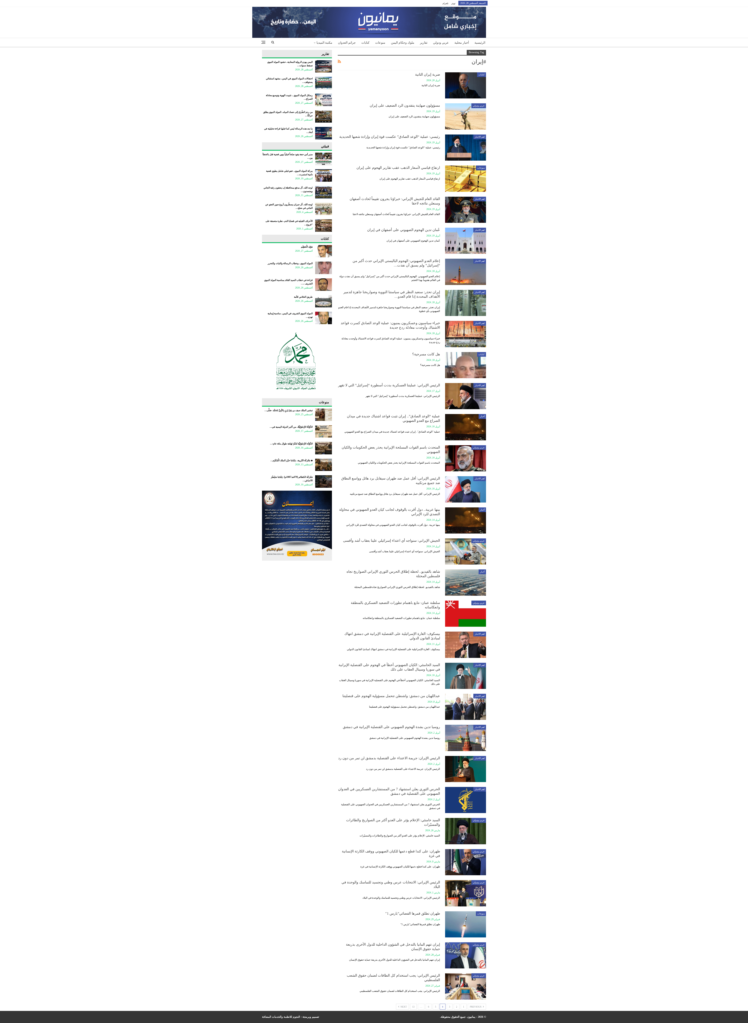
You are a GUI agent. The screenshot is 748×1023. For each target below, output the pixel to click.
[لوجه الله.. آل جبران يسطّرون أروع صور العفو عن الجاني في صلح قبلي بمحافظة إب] (323, 209)
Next (403, 1006)
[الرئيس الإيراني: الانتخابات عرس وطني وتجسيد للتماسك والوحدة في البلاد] (465, 893)
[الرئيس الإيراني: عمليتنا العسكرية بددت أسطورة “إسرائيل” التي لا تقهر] (465, 396)
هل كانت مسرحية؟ (426, 354)
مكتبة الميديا (324, 42)
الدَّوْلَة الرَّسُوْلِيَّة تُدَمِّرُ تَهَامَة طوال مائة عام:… (291, 443)
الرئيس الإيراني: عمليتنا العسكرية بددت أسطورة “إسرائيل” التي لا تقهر (389, 385)
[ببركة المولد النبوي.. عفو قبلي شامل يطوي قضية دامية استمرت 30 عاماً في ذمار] (323, 175)
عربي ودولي (441, 42)
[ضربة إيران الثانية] (465, 85)
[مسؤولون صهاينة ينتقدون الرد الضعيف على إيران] (465, 116)
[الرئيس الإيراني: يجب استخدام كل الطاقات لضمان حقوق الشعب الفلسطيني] (465, 986)
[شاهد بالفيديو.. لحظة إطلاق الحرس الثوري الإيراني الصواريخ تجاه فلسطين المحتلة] (465, 582)
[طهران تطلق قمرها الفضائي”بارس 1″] (465, 924)
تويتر (453, 3)
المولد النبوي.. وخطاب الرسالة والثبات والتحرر (290, 263)
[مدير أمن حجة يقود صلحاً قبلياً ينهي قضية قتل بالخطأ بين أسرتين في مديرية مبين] (323, 159)
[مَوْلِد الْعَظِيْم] (323, 251)
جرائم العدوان (347, 42)
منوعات (380, 42)
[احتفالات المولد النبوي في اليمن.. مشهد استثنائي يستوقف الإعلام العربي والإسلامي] (323, 83)
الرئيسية (480, 42)
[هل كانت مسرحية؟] (465, 365)
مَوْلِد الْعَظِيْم (307, 246)
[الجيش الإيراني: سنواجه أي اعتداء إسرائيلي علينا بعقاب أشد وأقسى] (465, 551)
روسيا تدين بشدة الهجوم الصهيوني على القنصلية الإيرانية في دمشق (391, 727)
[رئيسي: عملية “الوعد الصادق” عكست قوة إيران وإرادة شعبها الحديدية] (465, 148)
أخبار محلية (461, 42)
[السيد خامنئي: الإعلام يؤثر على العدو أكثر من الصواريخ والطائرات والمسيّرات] (465, 831)
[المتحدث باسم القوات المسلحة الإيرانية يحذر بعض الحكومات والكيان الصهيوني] (465, 458)
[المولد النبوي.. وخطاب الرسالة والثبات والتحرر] (323, 268)
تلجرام (445, 3)
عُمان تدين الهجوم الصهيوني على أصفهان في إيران (403, 230)
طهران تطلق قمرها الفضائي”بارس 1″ (412, 913)
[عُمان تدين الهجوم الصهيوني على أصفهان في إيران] (465, 241)
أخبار (482, 416)
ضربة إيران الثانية (427, 74)
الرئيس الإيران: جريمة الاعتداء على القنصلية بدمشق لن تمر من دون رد (389, 758)
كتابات (365, 42)
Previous (476, 1006)
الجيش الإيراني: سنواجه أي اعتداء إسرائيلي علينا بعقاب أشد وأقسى (391, 540)
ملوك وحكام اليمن (402, 42)
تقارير (423, 42)
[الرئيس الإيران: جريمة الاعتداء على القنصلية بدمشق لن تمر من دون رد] (465, 769)
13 (413, 1006)
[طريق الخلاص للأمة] (323, 301)
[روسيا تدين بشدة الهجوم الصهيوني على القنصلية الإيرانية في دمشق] (465, 738)
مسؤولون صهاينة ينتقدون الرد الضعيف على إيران (405, 105)
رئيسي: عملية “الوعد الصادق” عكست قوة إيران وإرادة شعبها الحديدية (389, 137)
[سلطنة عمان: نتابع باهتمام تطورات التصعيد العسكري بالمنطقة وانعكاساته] (465, 614)
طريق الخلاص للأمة (303, 297)
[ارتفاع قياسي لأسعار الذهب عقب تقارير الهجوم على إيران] (465, 178)
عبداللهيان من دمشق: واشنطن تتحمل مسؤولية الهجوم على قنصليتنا (391, 696)
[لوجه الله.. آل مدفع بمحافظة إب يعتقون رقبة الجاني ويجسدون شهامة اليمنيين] (323, 192)
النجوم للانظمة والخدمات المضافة (281, 1016)
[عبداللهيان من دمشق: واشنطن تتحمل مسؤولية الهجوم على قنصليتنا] (465, 707)
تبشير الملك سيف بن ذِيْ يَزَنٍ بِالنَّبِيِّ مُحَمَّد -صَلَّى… (288, 410)
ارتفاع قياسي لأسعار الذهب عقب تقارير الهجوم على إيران (398, 168)
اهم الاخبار (480, 136)
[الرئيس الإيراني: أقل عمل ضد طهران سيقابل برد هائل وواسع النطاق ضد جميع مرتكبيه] (465, 489)
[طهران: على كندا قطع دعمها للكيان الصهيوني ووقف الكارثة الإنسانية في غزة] (465, 862)
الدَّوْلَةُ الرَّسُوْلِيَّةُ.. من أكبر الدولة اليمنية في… (291, 427)
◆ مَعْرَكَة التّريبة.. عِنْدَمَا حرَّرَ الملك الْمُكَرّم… (291, 460)
